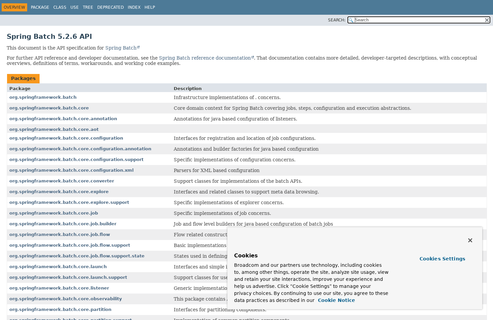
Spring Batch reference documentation (205, 58)
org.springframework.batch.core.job (53, 213)
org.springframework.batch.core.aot (54, 129)
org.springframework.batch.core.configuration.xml (71, 170)
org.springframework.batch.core (49, 107)
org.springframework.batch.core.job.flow (59, 234)
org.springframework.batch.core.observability (65, 298)
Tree (88, 7)
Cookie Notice (335, 300)
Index (134, 7)
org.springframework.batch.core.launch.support (68, 277)
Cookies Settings (442, 258)
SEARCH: (336, 20)
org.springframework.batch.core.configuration (66, 138)
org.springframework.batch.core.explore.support (69, 202)
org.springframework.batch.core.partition (60, 309)
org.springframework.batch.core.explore (59, 191)
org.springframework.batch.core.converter (61, 180)
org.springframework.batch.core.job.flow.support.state (77, 255)
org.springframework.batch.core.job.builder (62, 223)
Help (150, 7)
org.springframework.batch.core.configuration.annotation (80, 148)
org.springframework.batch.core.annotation (63, 118)
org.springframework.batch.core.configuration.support (76, 159)
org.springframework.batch (42, 97)
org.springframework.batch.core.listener (59, 288)
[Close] (470, 240)
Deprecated (110, 7)
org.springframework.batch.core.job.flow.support (69, 245)
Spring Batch (120, 48)
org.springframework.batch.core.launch (58, 266)
